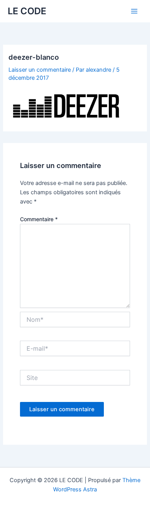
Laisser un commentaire (39, 69)
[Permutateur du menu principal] (134, 11)
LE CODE (27, 11)
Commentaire (39, 219)
